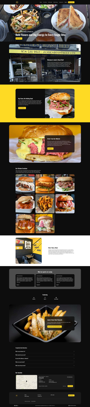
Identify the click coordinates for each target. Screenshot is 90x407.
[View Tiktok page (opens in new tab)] (17, 405)
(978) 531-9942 (51, 381)
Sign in (66, 2)
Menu (41, 2)
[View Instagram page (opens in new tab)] (16, 405)
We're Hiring (55, 2)
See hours (64, 386)
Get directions (69, 377)
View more (18, 282)
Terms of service (27, 401)
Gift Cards (50, 2)
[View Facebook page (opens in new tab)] (14, 405)
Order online (70, 386)
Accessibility (33, 401)
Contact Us (61, 2)
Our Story (45, 2)
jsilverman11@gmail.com (53, 382)
